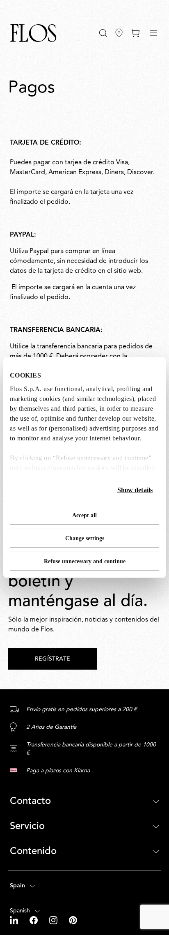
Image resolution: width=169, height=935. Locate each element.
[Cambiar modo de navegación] (153, 32)
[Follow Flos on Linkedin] (15, 920)
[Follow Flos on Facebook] (34, 920)
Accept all (84, 515)
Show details (135, 489)
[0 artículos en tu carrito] (135, 33)
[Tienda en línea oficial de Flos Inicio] (33, 33)
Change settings (84, 538)
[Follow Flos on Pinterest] (73, 920)
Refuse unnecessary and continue (85, 561)
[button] (103, 33)
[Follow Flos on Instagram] (54, 920)
